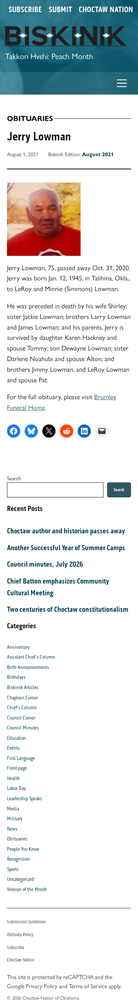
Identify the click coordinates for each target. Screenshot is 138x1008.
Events (13, 748)
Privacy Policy (41, 986)
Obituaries (30, 118)
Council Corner (21, 718)
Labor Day (16, 788)
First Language (21, 758)
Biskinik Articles (22, 687)
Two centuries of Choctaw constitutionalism (67, 609)
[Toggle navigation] (122, 83)
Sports (12, 869)
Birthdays (16, 677)
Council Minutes (23, 728)
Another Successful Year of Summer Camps (66, 547)
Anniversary (18, 647)
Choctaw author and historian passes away (66, 530)
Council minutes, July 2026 (45, 564)
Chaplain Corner (22, 698)
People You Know (23, 849)
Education (16, 738)
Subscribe (25, 9)
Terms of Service (88, 986)
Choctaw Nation (106, 9)
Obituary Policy (20, 934)
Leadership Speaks (24, 798)
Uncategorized (20, 879)
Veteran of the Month (27, 889)
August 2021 (98, 154)
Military (14, 819)
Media (13, 809)
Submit (60, 9)
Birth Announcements (28, 667)
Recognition (18, 859)
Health (13, 778)
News (12, 829)
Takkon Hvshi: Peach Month (49, 55)
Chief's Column (22, 708)
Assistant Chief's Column (31, 657)
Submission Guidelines (26, 921)
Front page (17, 768)
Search (14, 478)
